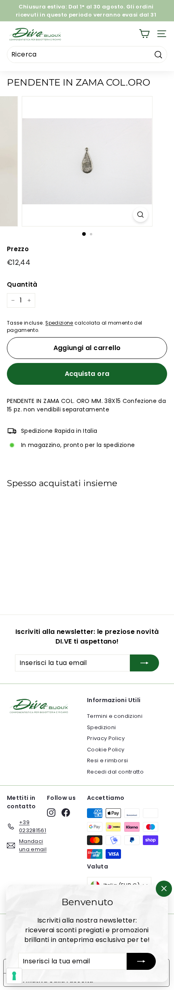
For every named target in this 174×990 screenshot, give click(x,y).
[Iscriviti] (141, 961)
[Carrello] (144, 34)
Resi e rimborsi (107, 760)
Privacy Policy (106, 738)
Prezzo (18, 249)
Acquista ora (87, 373)
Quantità (22, 284)
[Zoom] (140, 214)
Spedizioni (101, 727)
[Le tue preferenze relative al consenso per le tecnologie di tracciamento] (14, 976)
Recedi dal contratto (115, 772)
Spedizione (59, 323)
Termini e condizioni (114, 716)
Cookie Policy (106, 749)
